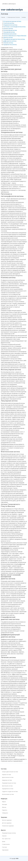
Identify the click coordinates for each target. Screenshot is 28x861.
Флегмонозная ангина (9, 34)
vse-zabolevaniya (12, 9)
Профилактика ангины (10, 44)
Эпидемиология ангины (10, 25)
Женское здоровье (7, 820)
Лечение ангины (8, 43)
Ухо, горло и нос (6, 838)
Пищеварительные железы (9, 833)
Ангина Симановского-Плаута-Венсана (14, 35)
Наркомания (5, 850)
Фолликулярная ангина (10, 30)
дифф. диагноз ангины (9, 41)
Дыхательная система (7, 777)
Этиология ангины (8, 23)
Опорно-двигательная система (10, 771)
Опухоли (4, 835)
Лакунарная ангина (9, 32)
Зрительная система (7, 785)
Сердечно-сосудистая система (10, 791)
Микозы (4, 807)
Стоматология (6, 844)
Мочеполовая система (8, 794)
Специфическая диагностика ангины (14, 39)
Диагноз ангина (8, 37)
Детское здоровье (6, 823)
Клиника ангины (8, 28)
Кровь (3, 841)
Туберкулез (5, 812)
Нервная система (6, 774)
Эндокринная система (7, 788)
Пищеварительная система (9, 783)
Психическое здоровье (8, 825)
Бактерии (4, 804)
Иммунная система (7, 780)
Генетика (4, 847)
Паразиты (4, 810)
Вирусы (4, 801)
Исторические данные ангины (12, 21)
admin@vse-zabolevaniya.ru (9, 3)
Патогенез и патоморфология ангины (14, 27)
